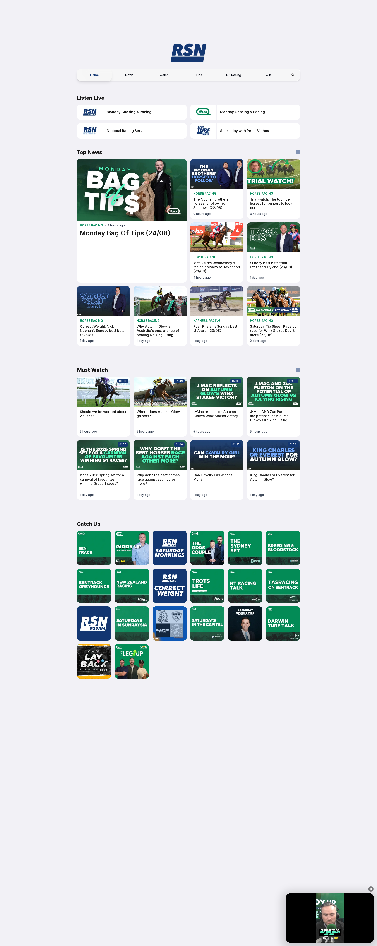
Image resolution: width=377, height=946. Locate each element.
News (129, 75)
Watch (163, 75)
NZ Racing (233, 75)
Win (268, 75)
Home (94, 75)
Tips (199, 75)
